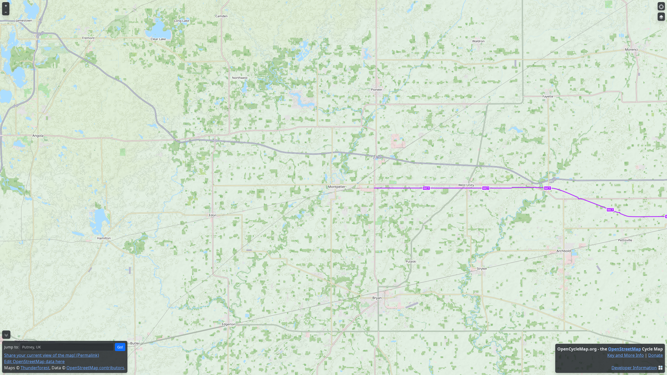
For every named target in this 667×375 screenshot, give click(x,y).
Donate (655, 355)
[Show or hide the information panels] (6, 334)
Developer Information (634, 368)
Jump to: (11, 347)
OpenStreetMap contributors (95, 368)
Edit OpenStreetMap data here (34, 361)
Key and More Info (625, 355)
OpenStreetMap (624, 349)
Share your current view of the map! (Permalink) (51, 355)
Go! (120, 347)
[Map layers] (661, 16)
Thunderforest (35, 368)
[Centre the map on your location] (661, 6)
